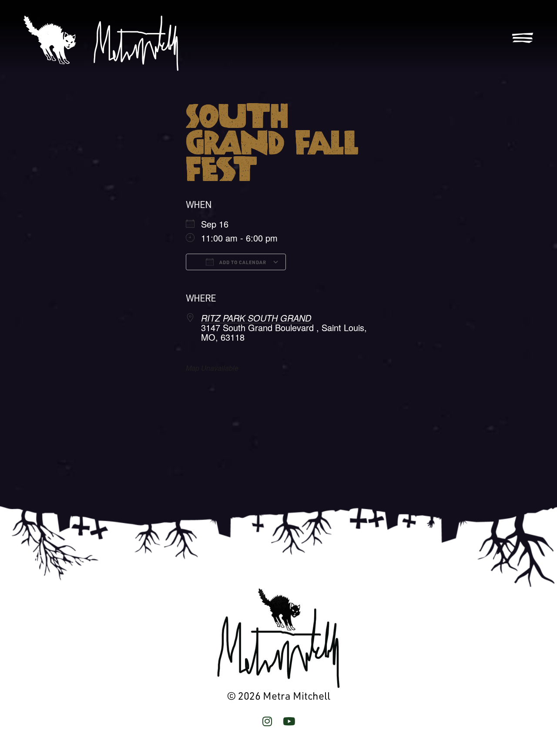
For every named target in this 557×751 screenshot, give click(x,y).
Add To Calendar (242, 262)
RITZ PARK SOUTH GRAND (256, 318)
